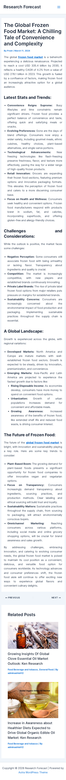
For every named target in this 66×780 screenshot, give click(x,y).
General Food (46, 669)
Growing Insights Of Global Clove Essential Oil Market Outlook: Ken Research (28, 658)
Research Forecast (22, 6)
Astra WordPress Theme (33, 772)
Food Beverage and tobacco (23, 669)
